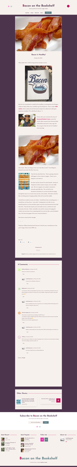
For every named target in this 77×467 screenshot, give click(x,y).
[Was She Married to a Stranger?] (22, 439)
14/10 (6, 438)
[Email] (11, 6)
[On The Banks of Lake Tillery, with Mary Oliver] (3, 449)
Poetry (32, 12)
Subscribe (48, 12)
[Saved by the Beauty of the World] (3, 444)
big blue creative (44, 462)
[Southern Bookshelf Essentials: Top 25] (22, 445)
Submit (45, 422)
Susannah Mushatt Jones (43, 119)
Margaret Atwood (36, 253)
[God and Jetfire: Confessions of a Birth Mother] (51, 400)
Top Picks (27, 12)
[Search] (68, 6)
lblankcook (24, 288)
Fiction (38, 250)
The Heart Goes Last (52, 253)
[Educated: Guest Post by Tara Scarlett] (22, 450)
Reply (23, 274)
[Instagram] (9, 6)
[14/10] (3, 439)
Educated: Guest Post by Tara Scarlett (30, 450)
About (41, 12)
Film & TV (37, 12)
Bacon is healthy (29, 253)
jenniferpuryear (29, 278)
